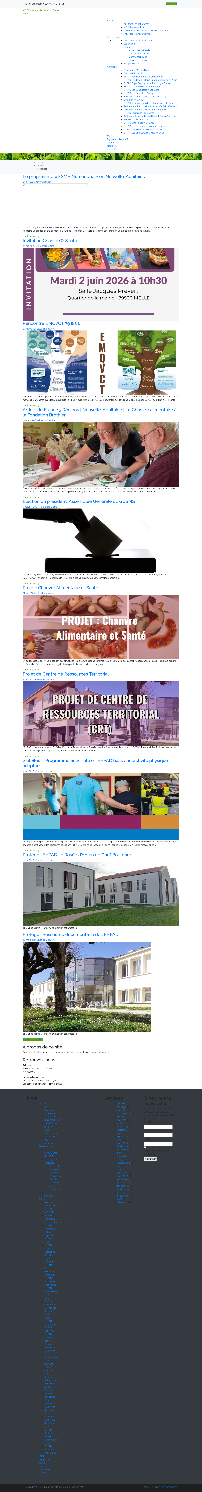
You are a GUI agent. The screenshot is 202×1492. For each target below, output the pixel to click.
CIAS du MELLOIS (133, 73)
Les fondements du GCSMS (138, 40)
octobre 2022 (124, 1182)
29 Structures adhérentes (136, 24)
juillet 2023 (122, 1172)
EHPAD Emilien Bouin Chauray (139, 123)
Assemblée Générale (139, 50)
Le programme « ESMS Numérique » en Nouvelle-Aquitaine (84, 176)
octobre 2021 (124, 1192)
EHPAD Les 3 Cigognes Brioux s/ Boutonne (146, 126)
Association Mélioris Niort (136, 70)
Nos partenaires (131, 63)
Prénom (148, 1122)
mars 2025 (122, 1126)
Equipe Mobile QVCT (117, 139)
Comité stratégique (139, 53)
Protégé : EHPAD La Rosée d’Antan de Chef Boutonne (77, 854)
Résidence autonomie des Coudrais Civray (145, 96)
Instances (128, 47)
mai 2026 (122, 1106)
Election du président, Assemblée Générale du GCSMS (79, 501)
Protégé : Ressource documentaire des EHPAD (70, 934)
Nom (146, 1130)
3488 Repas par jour (134, 27)
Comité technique (138, 57)
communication (43, 181)
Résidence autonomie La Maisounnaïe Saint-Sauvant (150, 106)
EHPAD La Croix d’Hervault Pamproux (143, 86)
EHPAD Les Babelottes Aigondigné (141, 90)
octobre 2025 (124, 1113)
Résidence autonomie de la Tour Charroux (145, 109)
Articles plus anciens (33, 1039)
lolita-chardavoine (45, 246)
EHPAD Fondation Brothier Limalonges (143, 76)
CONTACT (171, 3)
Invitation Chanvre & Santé (50, 240)
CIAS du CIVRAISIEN (134, 99)
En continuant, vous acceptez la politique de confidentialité (156, 1150)
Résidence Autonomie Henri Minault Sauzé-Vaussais (150, 116)
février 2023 (123, 1179)
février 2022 (123, 1186)
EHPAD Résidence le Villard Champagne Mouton (148, 103)
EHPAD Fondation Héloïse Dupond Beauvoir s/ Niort (150, 80)
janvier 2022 (123, 1189)
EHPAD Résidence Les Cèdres (139, 113)
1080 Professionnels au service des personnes (147, 30)
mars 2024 (122, 1143)
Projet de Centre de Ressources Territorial (66, 673)
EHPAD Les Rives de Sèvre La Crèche (143, 129)
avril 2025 (122, 1123)
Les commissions (138, 60)
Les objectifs (130, 43)
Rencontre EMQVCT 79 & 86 (52, 323)
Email (147, 1139)
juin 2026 (121, 1103)
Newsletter (112, 146)
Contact (111, 142)
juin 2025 (121, 1116)
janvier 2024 (123, 1146)
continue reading (31, 236)
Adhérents (112, 67)
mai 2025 (122, 1120)
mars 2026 (122, 1110)
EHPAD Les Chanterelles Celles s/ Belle (144, 132)
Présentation (113, 37)
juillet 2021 (122, 1202)
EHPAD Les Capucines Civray (138, 93)
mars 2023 (122, 1176)
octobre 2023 (124, 1163)
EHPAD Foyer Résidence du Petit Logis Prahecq (148, 83)
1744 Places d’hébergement (137, 34)
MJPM (110, 136)
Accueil (110, 20)
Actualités (112, 149)
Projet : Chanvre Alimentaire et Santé (60, 587)
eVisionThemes (169, 1487)
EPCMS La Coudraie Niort (136, 119)
